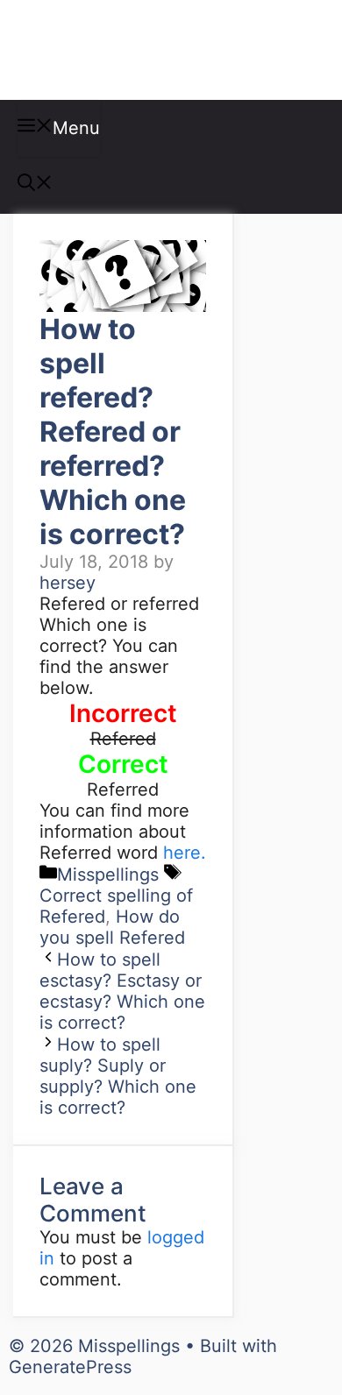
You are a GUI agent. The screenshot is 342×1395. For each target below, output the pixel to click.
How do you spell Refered (112, 927)
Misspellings (107, 50)
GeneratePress (70, 1366)
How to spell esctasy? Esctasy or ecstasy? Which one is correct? (122, 991)
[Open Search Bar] (35, 184)
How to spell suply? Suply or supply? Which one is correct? (117, 1076)
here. (184, 852)
